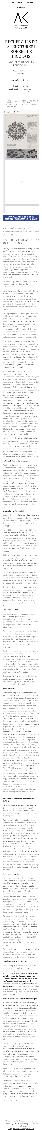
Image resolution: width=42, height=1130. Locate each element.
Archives (21, 7)
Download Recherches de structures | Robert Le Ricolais (21, 218)
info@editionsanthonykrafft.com (21, 1128)
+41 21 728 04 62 (21, 1126)
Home (11, 2)
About (19, 2)
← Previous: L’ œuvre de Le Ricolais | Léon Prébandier (11, 103)
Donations (28, 2)
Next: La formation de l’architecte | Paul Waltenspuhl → (30, 102)
